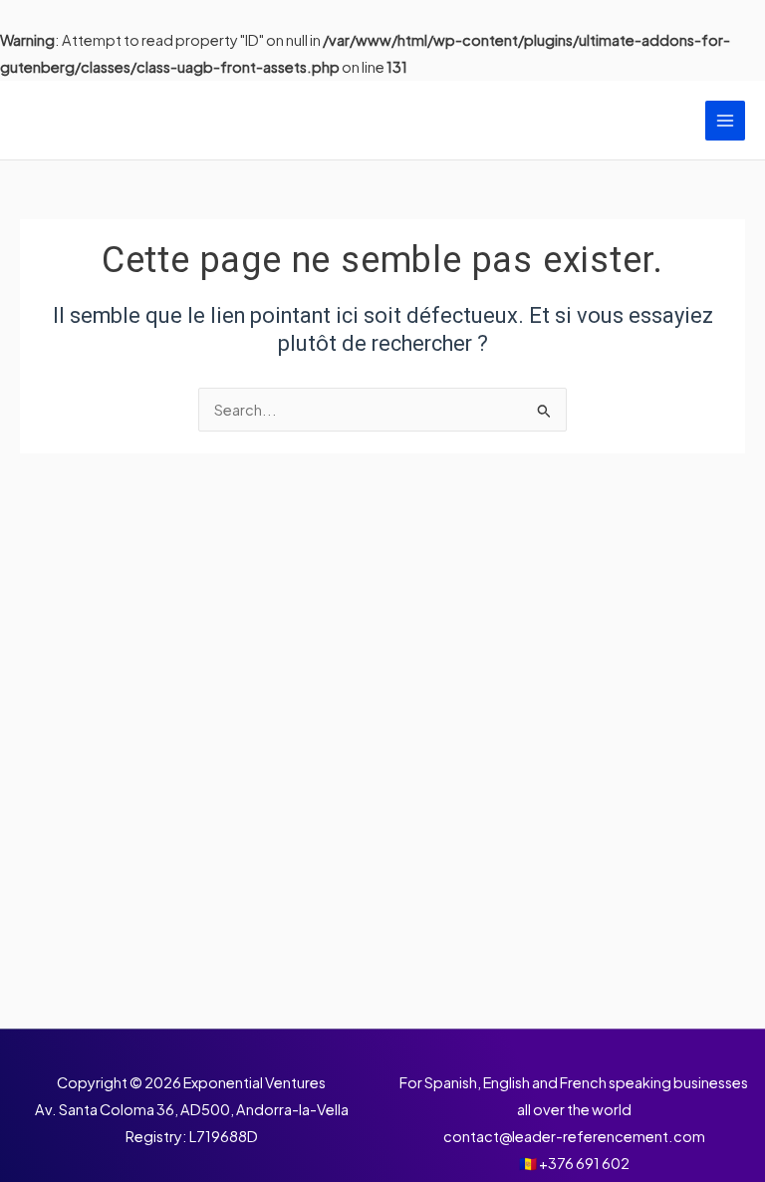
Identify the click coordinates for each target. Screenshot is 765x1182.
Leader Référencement (176, 120)
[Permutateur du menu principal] (725, 121)
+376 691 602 (584, 1163)
